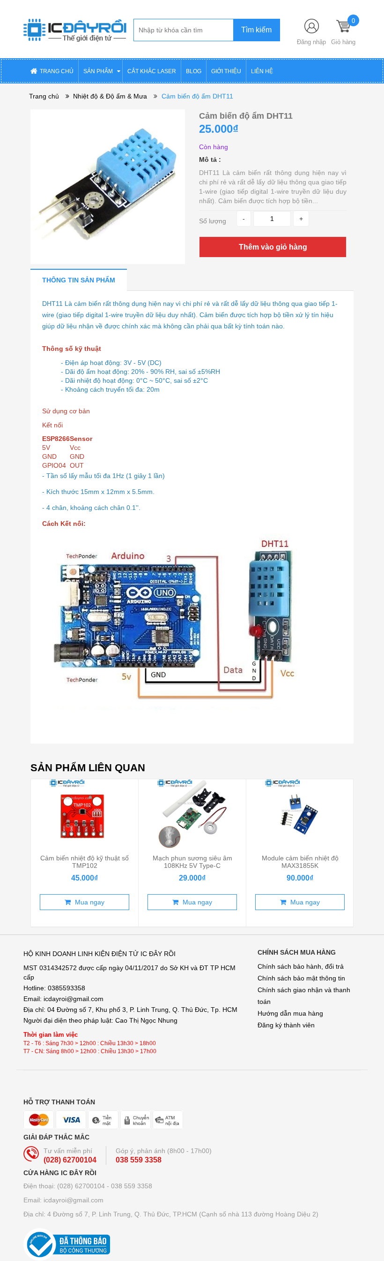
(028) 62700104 (70, 1160)
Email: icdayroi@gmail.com (63, 1200)
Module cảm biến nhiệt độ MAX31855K (300, 861)
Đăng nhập (311, 42)
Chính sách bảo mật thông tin (301, 978)
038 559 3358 (139, 1160)
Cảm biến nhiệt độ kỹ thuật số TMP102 (84, 861)
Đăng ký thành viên (286, 1025)
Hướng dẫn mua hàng (290, 1013)
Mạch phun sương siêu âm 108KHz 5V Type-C (192, 861)
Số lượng (212, 221)
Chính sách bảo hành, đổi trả (301, 966)
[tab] (78, 280)
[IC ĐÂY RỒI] (74, 28)
